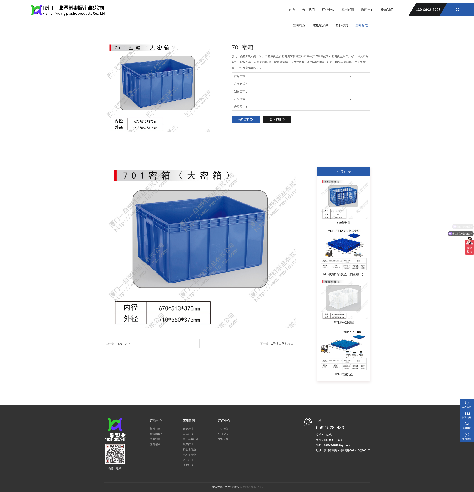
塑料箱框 (361, 25)
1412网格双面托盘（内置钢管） (344, 274)
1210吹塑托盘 (343, 374)
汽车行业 (188, 444)
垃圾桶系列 (320, 25)
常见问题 (223, 439)
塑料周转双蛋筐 (343, 322)
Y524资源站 (232, 487)
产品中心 (328, 9)
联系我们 (387, 9)
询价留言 (243, 119)
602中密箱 (124, 343)
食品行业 (188, 428)
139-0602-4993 (428, 9)
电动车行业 (189, 454)
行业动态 (223, 433)
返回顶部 (466, 439)
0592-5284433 (330, 427)
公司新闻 (223, 428)
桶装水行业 (189, 449)
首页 (292, 9)
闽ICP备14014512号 (252, 487)
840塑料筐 (344, 222)
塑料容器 (342, 25)
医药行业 (188, 459)
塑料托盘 (299, 25)
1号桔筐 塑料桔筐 (282, 343)
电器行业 (188, 433)
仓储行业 (188, 465)
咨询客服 (275, 119)
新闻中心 (367, 9)
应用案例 (347, 9)
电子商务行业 (190, 439)
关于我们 (308, 9)
